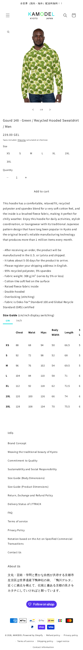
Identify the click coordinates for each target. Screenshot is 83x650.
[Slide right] (50, 109)
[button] (7, 15)
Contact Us (14, 552)
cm (8, 320)
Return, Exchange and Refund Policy (30, 495)
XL (54, 153)
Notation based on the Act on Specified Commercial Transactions (40, 541)
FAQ (10, 512)
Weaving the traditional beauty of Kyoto (33, 452)
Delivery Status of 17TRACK (24, 504)
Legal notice (63, 641)
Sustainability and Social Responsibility (32, 469)
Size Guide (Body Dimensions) (26, 478)
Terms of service (18, 521)
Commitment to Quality (22, 460)
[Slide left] (33, 109)
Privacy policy (71, 635)
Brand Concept (17, 443)
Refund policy (53, 635)
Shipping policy (45, 641)
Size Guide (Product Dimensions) (28, 486)
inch (19, 320)
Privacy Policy (16, 530)
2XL (67, 153)
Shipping (22, 140)
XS (8, 153)
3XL (9, 161)
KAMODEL (18, 635)
